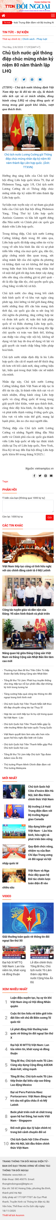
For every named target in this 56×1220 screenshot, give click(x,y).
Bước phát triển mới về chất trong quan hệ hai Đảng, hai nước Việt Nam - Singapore (31, 1116)
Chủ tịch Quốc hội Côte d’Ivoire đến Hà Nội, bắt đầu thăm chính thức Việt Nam (29, 1143)
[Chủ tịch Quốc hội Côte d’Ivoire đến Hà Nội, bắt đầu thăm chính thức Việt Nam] (14, 792)
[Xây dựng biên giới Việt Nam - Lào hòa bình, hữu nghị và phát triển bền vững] (14, 831)
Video (6, 896)
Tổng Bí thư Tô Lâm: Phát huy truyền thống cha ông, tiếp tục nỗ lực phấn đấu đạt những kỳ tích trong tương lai (28, 684)
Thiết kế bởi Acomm (13, 1215)
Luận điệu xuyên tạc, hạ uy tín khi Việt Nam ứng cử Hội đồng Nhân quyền (31, 1002)
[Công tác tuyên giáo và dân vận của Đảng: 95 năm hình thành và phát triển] (28, 590)
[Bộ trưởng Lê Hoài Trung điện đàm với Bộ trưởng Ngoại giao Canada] (14, 811)
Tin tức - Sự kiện (15, 32)
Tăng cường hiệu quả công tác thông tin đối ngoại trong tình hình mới (28, 695)
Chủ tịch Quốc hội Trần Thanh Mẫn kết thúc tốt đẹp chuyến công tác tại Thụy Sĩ (28, 705)
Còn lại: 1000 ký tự (12, 516)
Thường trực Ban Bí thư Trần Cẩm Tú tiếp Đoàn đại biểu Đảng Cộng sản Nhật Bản (26, 672)
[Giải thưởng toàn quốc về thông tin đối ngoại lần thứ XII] (28, 918)
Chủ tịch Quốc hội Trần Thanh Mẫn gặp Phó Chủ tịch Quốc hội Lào (28, 746)
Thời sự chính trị (11, 39)
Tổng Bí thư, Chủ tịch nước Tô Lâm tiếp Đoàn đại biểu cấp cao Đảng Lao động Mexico (31, 1080)
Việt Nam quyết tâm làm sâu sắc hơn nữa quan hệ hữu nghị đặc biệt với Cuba (26, 736)
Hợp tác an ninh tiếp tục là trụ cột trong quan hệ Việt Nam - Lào (28, 716)
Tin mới (7, 23)
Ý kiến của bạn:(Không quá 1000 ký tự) (23, 497)
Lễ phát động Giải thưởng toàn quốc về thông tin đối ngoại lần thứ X (31, 1033)
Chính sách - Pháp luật (34, 39)
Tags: (5, 481)
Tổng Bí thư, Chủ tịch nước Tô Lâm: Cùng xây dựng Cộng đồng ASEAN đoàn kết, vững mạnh (31, 1065)
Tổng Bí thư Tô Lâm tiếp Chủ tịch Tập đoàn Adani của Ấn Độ (27, 756)
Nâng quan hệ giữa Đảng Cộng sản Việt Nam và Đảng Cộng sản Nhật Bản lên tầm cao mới (28, 657)
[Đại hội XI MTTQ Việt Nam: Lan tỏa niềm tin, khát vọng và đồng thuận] (14, 952)
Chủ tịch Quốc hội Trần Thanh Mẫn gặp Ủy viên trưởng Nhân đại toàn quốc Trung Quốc (28, 726)
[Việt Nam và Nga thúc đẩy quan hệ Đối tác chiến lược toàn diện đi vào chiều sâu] (14, 875)
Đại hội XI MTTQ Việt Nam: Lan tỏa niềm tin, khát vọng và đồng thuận (29, 1049)
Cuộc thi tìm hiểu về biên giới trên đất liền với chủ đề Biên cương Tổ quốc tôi (31, 1018)
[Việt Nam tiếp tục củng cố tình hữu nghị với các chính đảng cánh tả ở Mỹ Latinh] (28, 547)
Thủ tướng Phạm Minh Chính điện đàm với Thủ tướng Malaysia (27, 766)
